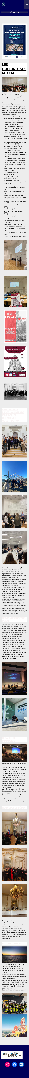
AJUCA (7, 1075)
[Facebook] (14, 1064)
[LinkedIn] (21, 1064)
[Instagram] (7, 1064)
